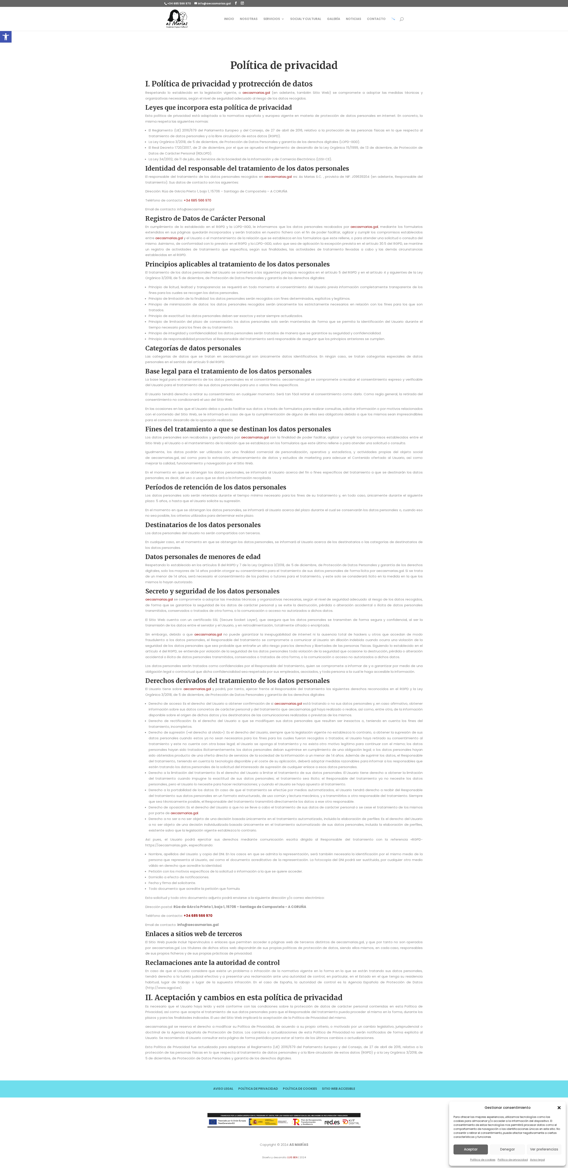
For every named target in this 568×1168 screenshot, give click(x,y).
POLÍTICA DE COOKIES (300, 1089)
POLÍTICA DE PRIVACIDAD (258, 1089)
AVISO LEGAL (223, 1089)
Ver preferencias (544, 1149)
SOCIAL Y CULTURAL (305, 19)
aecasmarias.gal (256, 92)
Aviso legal (537, 1160)
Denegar (507, 1149)
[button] (6, 37)
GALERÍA (333, 19)
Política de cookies (482, 1160)
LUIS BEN (292, 1157)
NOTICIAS (353, 19)
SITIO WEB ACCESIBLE (338, 1089)
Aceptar (471, 1149)
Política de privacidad (513, 1160)
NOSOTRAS (249, 19)
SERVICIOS (271, 19)
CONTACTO (376, 19)
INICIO (229, 19)
